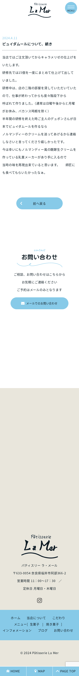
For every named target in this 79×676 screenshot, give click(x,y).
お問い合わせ (63, 630)
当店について (36, 617)
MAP (41, 671)
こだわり (58, 617)
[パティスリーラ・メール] (39, 10)
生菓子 (35, 624)
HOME (15, 671)
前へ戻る (39, 203)
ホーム (15, 617)
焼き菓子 (52, 624)
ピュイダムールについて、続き (27, 43)
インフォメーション (17, 630)
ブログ (43, 630)
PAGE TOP (68, 671)
